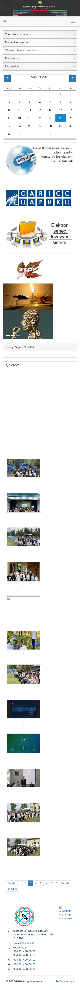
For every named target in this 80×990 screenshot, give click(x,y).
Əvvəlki (11, 883)
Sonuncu (12, 889)
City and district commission (22, 50)
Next (76, 297)
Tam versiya (66, 981)
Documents (12, 58)
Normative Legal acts (18, 42)
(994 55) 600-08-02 (24, 959)
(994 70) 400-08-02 (24, 964)
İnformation (12, 66)
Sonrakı (65, 883)
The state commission (18, 34)
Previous (4, 297)
